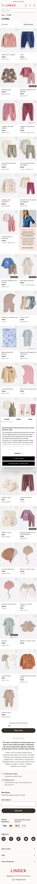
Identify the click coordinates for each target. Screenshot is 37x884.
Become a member (27, 247)
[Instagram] (4, 839)
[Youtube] (26, 839)
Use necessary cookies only (18, 463)
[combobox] (18, 10)
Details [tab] (18, 419)
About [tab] (30, 419)
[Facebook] (11, 839)
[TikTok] (18, 839)
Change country (20, 879)
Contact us (9, 876)
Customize (17, 453)
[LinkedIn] (33, 839)
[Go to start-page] (11, 5)
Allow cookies (18, 458)
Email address (7, 800)
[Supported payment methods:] (18, 826)
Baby (3, 15)
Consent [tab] (6, 419)
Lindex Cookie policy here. (15, 446)
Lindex (9, 15)
